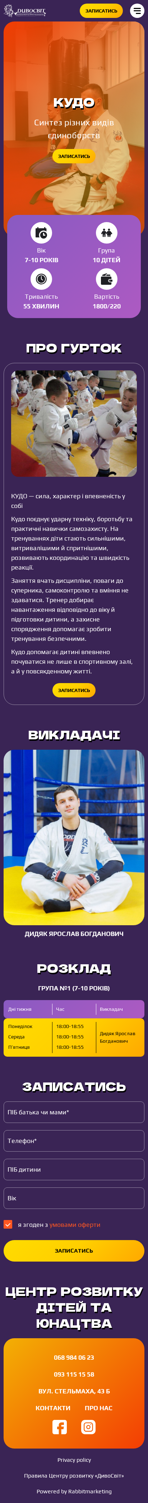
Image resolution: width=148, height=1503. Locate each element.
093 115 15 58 (74, 1374)
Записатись (101, 11)
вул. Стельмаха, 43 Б (74, 1391)
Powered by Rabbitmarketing (74, 1491)
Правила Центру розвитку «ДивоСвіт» (74, 1475)
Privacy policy (74, 1459)
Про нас (98, 1408)
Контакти (53, 1408)
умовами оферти (75, 1224)
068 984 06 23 (74, 1357)
